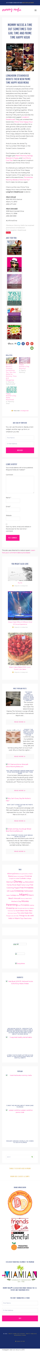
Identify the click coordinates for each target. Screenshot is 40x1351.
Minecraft (17, 898)
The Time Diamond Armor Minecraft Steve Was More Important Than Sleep (20, 772)
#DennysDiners (13, 874)
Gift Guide (10, 891)
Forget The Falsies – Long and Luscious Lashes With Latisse (28, 732)
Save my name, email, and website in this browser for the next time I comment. (18, 529)
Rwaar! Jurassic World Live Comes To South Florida (20, 1141)
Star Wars (28, 911)
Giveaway (19, 891)
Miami (23, 894)
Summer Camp (12, 913)
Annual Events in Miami (26, 873)
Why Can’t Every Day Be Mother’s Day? (20, 805)
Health (8, 895)
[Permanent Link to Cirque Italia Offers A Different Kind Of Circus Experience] (20, 592)
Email (8, 506)
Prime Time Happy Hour (23, 122)
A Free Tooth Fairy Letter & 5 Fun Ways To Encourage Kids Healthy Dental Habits (20, 1056)
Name (8, 498)
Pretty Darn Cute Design (16, 1333)
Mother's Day (16, 901)
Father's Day (25, 885)
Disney (18, 881)
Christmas (28, 876)
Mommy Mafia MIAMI (26, 898)
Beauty (10, 876)
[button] (35, 10)
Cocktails (23, 878)
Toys (21, 918)
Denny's (9, 882)
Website (9, 515)
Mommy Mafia (11, 10)
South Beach (20, 911)
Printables (25, 905)
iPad (18, 895)
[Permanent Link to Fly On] (20, 568)
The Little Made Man (24, 913)
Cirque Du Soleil (14, 878)
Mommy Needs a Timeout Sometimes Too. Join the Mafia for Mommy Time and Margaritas (11, 372)
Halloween (28, 891)
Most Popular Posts (28, 2)
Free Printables (26, 888)
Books (15, 876)
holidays (13, 895)
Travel (26, 918)
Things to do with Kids (12, 915)
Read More (19, 722)
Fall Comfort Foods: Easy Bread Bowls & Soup (20, 835)
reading (32, 905)
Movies (25, 901)
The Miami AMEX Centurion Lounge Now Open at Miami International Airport (28, 696)
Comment (9, 475)
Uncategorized (24, 410)
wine (30, 918)
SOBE (16, 908)
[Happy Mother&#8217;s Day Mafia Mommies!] (11, 389)
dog (24, 882)
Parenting (11, 904)
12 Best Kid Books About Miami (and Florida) (20, 1106)
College (28, 878)
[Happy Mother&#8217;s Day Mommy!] (24, 360)
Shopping (10, 908)
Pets (19, 905)
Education (29, 882)
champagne (20, 876)
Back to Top (21, 1341)
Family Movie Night (14, 885)
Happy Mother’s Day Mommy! (24, 366)
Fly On (20, 583)
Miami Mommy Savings (24, 156)
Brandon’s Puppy (12, 158)
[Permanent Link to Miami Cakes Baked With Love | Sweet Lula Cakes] (20, 634)
